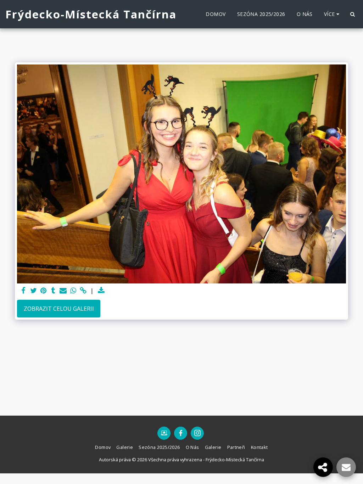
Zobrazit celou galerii (59, 309)
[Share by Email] (63, 290)
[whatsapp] (73, 290)
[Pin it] (43, 290)
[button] (352, 14)
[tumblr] (53, 290)
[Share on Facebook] (23, 290)
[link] (82, 290)
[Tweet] (33, 290)
